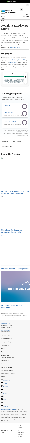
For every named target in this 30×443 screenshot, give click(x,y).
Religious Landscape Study (11, 11)
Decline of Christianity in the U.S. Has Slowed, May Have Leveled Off (15, 192)
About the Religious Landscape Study (14, 268)
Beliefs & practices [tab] (16, 141)
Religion (3, 348)
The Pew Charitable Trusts (22, 419)
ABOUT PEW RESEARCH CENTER (8, 409)
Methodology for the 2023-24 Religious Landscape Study (11, 231)
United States (13, 62)
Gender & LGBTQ (5, 355)
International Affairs (6, 338)
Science (3, 364)
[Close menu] (21, 9)
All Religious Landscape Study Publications (12, 306)
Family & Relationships (7, 357)
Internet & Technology (7, 367)
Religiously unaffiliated (10, 122)
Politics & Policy (5, 335)
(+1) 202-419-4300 (5, 330)
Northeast (14, 60)
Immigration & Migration (7, 342)
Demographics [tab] (5, 141)
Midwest (8, 60)
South (19, 60)
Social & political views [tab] (7, 146)
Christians (7, 105)
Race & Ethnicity (5, 345)
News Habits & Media (7, 370)
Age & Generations (6, 352)
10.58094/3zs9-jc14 (14, 317)
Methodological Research (8, 373)
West (24, 60)
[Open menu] (27, 5)
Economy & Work (5, 360)
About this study (15, 47)
